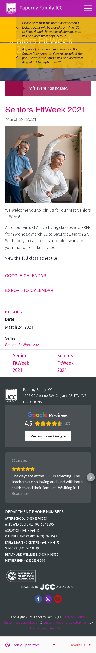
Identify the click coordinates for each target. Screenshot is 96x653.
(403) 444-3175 (49, 542)
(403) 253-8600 (34, 560)
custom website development (66, 622)
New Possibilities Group (48, 628)
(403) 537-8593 (37, 518)
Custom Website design (21, 622)
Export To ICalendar (29, 290)
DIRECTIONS (32, 402)
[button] (5, 477)
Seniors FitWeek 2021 (23, 344)
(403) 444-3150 (48, 554)
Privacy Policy (75, 617)
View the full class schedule (31, 258)
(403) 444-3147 (29, 530)
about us (78, 645)
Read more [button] (21, 493)
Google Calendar (25, 275)
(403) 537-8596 (44, 524)
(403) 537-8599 (29, 548)
